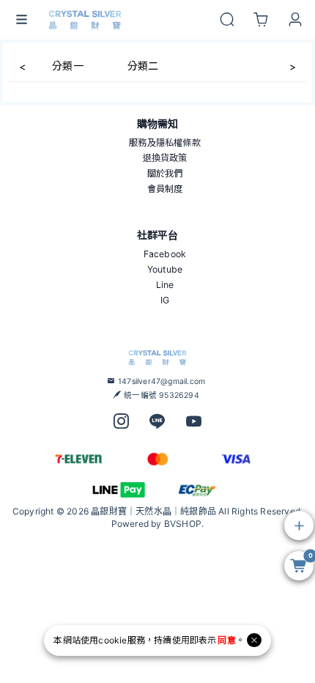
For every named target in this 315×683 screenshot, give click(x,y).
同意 (226, 640)
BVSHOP (182, 523)
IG (164, 300)
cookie (112, 640)
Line (165, 284)
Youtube (164, 269)
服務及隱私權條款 (165, 142)
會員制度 (165, 188)
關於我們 (165, 173)
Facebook (165, 253)
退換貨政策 (165, 157)
